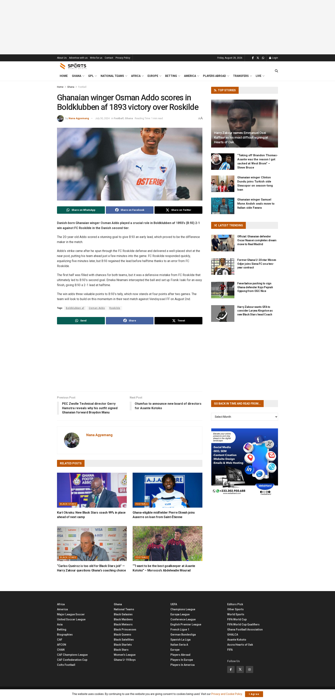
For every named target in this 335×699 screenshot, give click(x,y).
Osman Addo (97, 308)
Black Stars (68, 504)
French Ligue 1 (179, 629)
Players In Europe (181, 659)
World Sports (235, 614)
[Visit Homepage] (73, 66)
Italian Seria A (179, 644)
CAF (59, 639)
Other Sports (235, 609)
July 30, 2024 (102, 118)
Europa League (180, 614)
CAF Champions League (72, 654)
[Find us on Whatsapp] (263, 58)
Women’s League (125, 654)
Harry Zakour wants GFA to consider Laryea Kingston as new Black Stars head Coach (255, 310)
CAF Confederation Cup (72, 659)
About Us (62, 57)
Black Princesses (125, 629)
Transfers (241, 75)
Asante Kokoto (236, 639)
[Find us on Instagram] (249, 669)
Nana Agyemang (79, 118)
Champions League (182, 609)
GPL (91, 75)
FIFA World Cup (237, 619)
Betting (171, 75)
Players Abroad (214, 75)
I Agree (254, 694)
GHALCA (232, 634)
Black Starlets (123, 644)
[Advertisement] (167, 27)
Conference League (183, 619)
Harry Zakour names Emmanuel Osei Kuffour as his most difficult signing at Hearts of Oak (241, 137)
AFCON (61, 644)
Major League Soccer (71, 614)
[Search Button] (276, 71)
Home (64, 75)
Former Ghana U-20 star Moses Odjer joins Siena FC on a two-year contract (256, 263)
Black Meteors (123, 624)
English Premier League (185, 624)
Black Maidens (123, 619)
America (190, 75)
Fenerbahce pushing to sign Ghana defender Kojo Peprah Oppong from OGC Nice (255, 287)
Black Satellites (124, 639)
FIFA (230, 649)
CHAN (61, 649)
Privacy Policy (123, 57)
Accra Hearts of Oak (240, 644)
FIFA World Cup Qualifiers (243, 624)
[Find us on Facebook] (253, 58)
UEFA (173, 604)
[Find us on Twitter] (257, 58)
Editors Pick (235, 604)
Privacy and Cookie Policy (226, 694)
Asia (60, 624)
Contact (109, 57)
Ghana (76, 75)
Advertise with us (78, 57)
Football (82, 87)
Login (275, 57)
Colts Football (66, 664)
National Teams (112, 75)
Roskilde (114, 308)
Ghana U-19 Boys (125, 659)
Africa (136, 75)
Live (258, 75)
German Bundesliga (183, 634)
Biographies (65, 634)
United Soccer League (71, 619)
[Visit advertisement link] (244, 461)
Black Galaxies (123, 614)
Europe (153, 75)
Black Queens (122, 634)
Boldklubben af (75, 308)
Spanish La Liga (180, 639)
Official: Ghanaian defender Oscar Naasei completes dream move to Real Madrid (256, 240)
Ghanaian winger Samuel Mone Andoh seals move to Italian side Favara (256, 203)
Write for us (96, 57)
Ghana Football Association (245, 629)
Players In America (182, 664)
